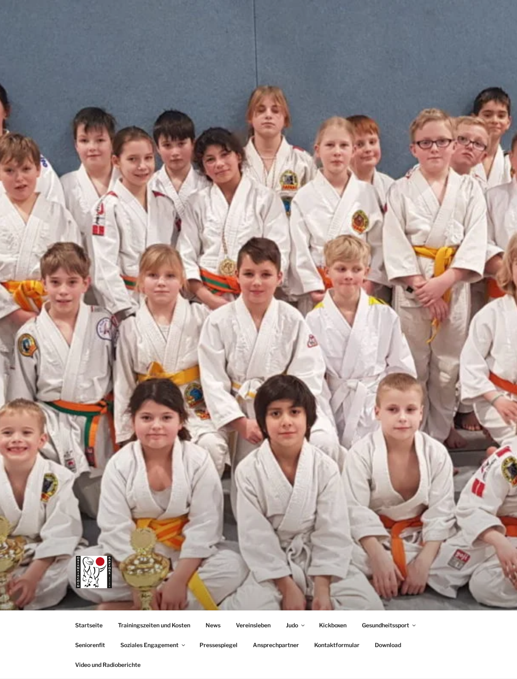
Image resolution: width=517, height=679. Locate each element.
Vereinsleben (253, 625)
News (213, 625)
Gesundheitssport (385, 625)
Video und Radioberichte (108, 664)
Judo (292, 625)
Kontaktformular (336, 644)
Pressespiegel (218, 644)
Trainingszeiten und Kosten (154, 625)
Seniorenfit (90, 644)
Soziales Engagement (149, 644)
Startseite (89, 625)
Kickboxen (333, 625)
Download (388, 644)
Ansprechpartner (276, 644)
